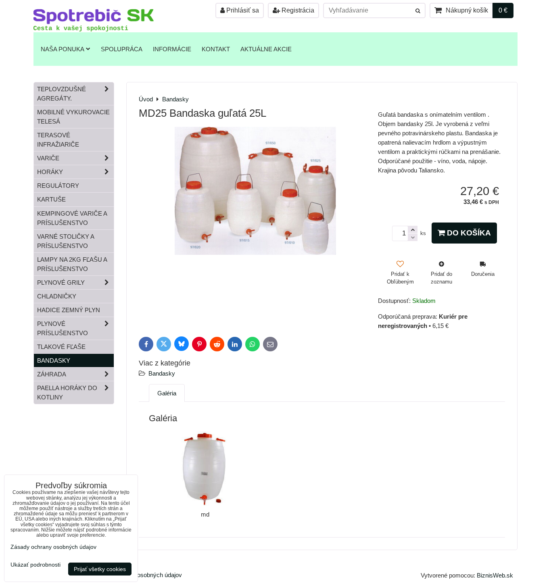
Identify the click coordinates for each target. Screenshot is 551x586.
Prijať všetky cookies (100, 569)
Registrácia (297, 10)
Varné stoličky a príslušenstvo (65, 241)
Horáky (50, 171)
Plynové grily (61, 282)
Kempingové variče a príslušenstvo (72, 218)
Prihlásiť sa (242, 10)
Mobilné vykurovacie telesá (73, 117)
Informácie (172, 49)
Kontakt (216, 49)
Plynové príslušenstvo (62, 328)
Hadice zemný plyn (68, 310)
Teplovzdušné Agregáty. (61, 94)
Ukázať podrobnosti (35, 565)
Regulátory (58, 185)
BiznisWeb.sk (495, 575)
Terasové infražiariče (58, 140)
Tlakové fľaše (61, 346)
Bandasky (161, 373)
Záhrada (51, 374)
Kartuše (51, 199)
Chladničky (56, 296)
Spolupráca (121, 49)
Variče (48, 158)
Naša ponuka (62, 49)
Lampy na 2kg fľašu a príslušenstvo (72, 264)
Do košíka (468, 233)
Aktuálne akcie (266, 49)
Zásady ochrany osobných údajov (53, 547)
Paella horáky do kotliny (67, 392)
